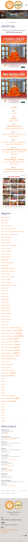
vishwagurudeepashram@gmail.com (10, 530)
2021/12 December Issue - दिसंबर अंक (10, 342)
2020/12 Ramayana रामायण (8, 395)
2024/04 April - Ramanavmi (8, 268)
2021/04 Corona (5, 361)
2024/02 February (5, 274)
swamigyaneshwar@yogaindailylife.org (9, 439)
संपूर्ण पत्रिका (14, 107)
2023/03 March (5, 302)
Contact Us (14, 493)
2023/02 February (5, 305)
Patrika (19, 490)
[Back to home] (14, 5)
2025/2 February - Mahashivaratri (9, 234)
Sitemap (20, 541)
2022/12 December (6, 310)
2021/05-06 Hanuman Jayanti (8, 359)
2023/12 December (6, 279)
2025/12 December (6, 237)
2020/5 (3, 384)
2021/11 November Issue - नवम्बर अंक (10, 344)
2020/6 (3, 381)
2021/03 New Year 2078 (7, 364)
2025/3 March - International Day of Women (12, 231)
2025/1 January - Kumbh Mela (8, 245)
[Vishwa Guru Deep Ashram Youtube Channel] (25, 535)
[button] (26, 5)
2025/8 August (5, 220)
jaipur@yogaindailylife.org (7, 445)
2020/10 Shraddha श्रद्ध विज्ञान (8, 401)
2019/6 (3, 410)
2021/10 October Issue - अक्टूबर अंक (10, 347)
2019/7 (3, 407)
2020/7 (3, 378)
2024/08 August (5, 260)
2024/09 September (6, 257)
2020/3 (3, 390)
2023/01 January (5, 308)
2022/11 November (6, 313)
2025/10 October (5, 243)
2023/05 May (4, 296)
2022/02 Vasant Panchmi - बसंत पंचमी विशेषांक (12, 336)
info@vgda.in (4, 532)
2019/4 (3, 415)
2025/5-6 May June (6, 226)
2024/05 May (4, 265)
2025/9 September (5, 217)
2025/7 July (4, 223)
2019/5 (3, 412)
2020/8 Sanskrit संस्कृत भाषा (8, 376)
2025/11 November (6, 240)
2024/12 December (6, 248)
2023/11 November (6, 282)
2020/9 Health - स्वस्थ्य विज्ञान (8, 373)
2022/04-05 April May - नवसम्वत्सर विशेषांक (11, 330)
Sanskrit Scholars (5, 493)
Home (2, 490)
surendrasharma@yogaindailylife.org (9, 459)
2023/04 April (4, 299)
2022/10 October (5, 316)
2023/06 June (4, 294)
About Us (8, 490)
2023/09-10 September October (9, 285)
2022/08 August (5, 322)
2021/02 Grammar (6, 367)
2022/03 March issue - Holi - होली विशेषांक (11, 333)
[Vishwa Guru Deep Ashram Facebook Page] (22, 535)
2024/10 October (5, 254)
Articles (25, 490)
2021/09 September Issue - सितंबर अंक (10, 350)
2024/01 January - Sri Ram (8, 276)
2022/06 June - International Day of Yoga (11, 327)
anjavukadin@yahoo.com (7, 477)
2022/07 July (4, 325)
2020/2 (3, 392)
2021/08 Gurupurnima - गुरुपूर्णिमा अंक (10, 353)
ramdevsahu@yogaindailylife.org (8, 465)
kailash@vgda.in (6, 433)
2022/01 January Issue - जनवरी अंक (10, 339)
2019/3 (3, 418)
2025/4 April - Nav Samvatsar (8, 228)
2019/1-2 (3, 421)
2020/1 (3, 404)
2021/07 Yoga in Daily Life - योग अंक (10, 356)
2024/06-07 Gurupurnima (7, 262)
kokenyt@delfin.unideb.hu (7, 471)
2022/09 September (6, 319)
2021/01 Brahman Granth (7, 370)
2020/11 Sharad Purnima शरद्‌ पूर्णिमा (10, 398)
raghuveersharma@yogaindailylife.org (9, 485)
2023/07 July (4, 291)
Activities (14, 490)
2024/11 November (6, 251)
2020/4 (3, 387)
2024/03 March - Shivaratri (8, 271)
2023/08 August (5, 288)
